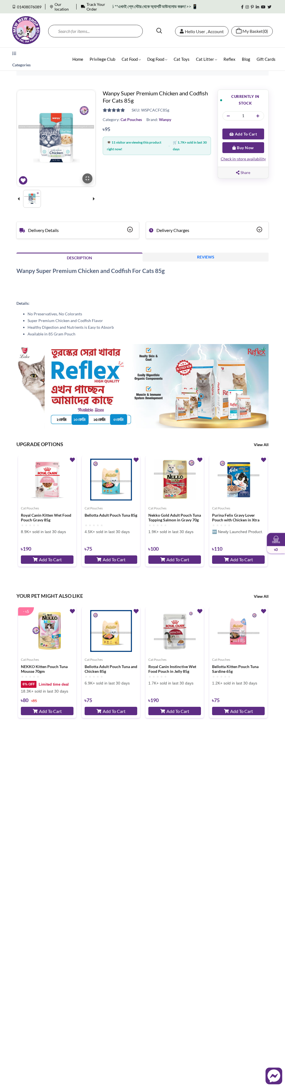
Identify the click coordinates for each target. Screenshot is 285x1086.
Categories (21, 64)
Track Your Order (96, 6)
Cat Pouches (131, 119)
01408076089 (29, 6)
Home (77, 59)
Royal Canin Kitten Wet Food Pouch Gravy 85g (46, 517)
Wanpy (165, 119)
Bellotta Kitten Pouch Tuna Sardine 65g (235, 669)
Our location (62, 6)
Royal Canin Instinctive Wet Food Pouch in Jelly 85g (172, 669)
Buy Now (245, 147)
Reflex (229, 59)
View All (261, 444)
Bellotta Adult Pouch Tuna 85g (111, 515)
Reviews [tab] (205, 257)
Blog (246, 59)
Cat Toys (182, 59)
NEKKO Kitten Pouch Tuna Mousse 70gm (44, 669)
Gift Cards (266, 59)
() (255, 31)
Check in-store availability (243, 158)
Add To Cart (245, 134)
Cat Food (130, 59)
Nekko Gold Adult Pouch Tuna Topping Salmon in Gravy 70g (174, 517)
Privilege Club (102, 59)
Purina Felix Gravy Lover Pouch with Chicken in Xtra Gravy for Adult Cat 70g (235, 518)
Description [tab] (79, 257)
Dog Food (156, 59)
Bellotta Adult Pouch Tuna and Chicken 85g (111, 669)
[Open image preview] (87, 178)
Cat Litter (205, 59)
